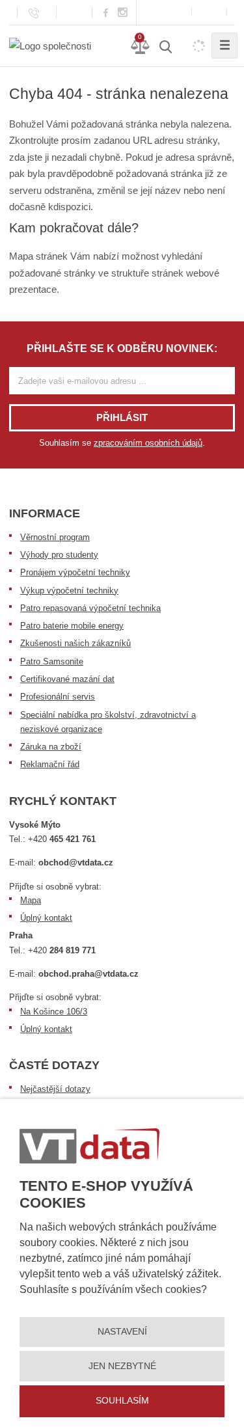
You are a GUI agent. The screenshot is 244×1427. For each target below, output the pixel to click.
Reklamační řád (49, 764)
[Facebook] (105, 12)
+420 (62, 839)
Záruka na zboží (50, 747)
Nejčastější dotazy (55, 1089)
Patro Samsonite (51, 661)
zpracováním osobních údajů (148, 443)
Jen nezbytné (122, 1366)
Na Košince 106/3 (53, 1011)
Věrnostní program (55, 537)
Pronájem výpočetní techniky (75, 572)
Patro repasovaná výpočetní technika (90, 608)
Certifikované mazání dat (67, 679)
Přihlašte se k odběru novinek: (122, 348)
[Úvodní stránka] (50, 45)
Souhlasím (122, 1400)
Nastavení (122, 1331)
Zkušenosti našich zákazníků (75, 643)
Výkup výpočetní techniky (69, 590)
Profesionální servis (57, 696)
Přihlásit (122, 417)
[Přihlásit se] (209, 12)
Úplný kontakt (46, 918)
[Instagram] (123, 12)
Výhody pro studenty (59, 555)
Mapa (30, 900)
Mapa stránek (38, 256)
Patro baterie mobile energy (72, 626)
